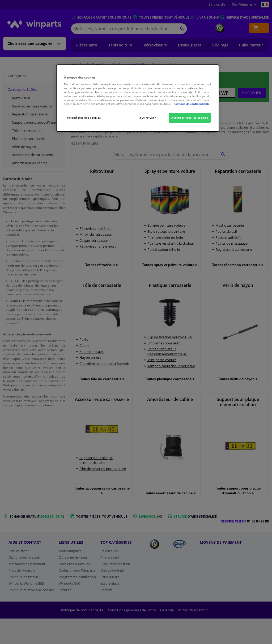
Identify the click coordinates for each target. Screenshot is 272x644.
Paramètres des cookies (84, 117)
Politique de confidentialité (192, 104)
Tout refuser (147, 117)
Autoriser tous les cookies (189, 117)
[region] (137, 98)
